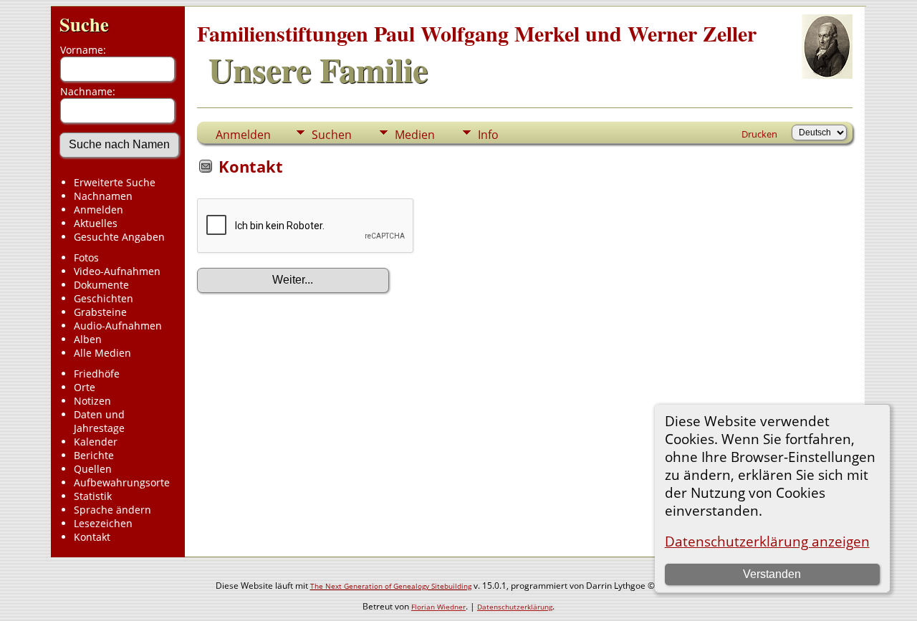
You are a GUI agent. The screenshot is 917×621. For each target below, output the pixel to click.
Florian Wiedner (438, 607)
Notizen (92, 401)
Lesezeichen (103, 523)
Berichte (94, 455)
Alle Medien (102, 353)
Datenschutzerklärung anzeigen (767, 541)
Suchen (332, 135)
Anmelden (98, 209)
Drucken (759, 133)
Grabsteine (100, 312)
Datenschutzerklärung (514, 607)
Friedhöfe (97, 373)
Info (488, 135)
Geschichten (103, 298)
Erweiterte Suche (114, 182)
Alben (88, 339)
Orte (84, 387)
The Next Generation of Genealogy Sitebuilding (390, 586)
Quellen (93, 469)
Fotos (86, 257)
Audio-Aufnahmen (118, 325)
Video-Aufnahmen (117, 271)
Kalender (95, 441)
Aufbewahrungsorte (122, 482)
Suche (84, 24)
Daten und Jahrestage (99, 421)
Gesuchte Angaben (119, 237)
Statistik (93, 496)
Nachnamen (103, 196)
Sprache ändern (112, 509)
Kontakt (92, 537)
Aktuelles (95, 223)
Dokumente (101, 285)
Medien (415, 135)
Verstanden (772, 574)
